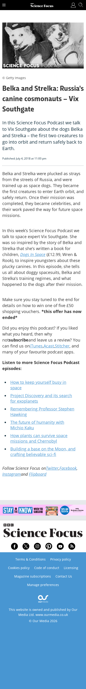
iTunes (36, 346)
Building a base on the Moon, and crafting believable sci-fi (42, 451)
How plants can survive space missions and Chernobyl (38, 438)
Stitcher (62, 346)
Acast (49, 346)
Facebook (68, 468)
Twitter (52, 468)
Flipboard (37, 474)
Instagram (11, 474)
